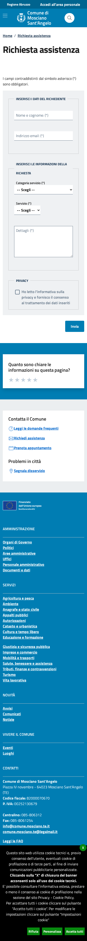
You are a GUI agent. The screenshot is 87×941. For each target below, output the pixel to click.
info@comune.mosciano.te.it (26, 826)
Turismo (9, 674)
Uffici (7, 559)
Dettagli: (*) (25, 230)
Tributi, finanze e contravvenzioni (29, 669)
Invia (75, 326)
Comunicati (12, 714)
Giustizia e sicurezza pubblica (26, 646)
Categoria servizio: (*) (30, 182)
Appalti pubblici (15, 615)
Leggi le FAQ (13, 841)
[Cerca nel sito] (69, 18)
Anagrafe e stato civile (21, 609)
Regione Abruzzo (18, 4)
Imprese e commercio (20, 652)
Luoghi (8, 753)
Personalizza (52, 931)
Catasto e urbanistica (20, 626)
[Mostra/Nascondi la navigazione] (5, 15)
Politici (8, 547)
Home (7, 35)
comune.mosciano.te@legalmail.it (30, 831)
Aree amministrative (19, 553)
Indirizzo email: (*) (30, 135)
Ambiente (10, 604)
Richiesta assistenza (34, 35)
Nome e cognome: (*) (32, 115)
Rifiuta (33, 931)
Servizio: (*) (23, 203)
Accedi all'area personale (60, 4)
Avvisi (8, 708)
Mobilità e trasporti (18, 658)
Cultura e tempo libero (21, 631)
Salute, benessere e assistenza (27, 663)
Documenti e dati (16, 570)
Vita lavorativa (14, 680)
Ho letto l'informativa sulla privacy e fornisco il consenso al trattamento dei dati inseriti (46, 297)
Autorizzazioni (14, 620)
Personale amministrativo (23, 564)
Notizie (8, 719)
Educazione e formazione (23, 637)
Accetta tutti (74, 931)
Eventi (8, 747)
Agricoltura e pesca (18, 598)
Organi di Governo (17, 542)
